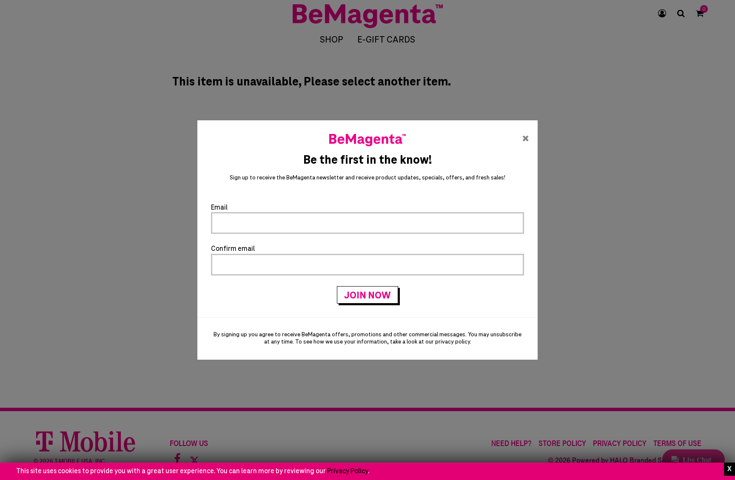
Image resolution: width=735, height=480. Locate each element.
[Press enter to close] (729, 469)
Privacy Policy (347, 471)
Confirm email (233, 249)
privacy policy (452, 342)
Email (219, 207)
